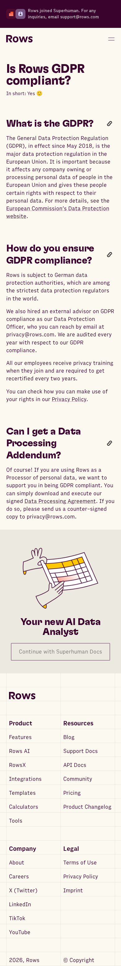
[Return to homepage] (19, 39)
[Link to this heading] (109, 123)
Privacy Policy (69, 399)
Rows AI (19, 751)
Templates (22, 793)
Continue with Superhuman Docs (60, 652)
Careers (19, 876)
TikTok (17, 918)
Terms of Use (80, 862)
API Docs (74, 765)
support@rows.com (79, 17)
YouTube (19, 932)
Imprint (73, 890)
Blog (68, 737)
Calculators (23, 807)
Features (20, 737)
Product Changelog (87, 807)
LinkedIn (20, 904)
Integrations (25, 779)
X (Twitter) (23, 890)
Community (77, 779)
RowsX (17, 765)
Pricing (72, 793)
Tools (15, 821)
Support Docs (80, 751)
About (16, 862)
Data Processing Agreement (60, 501)
